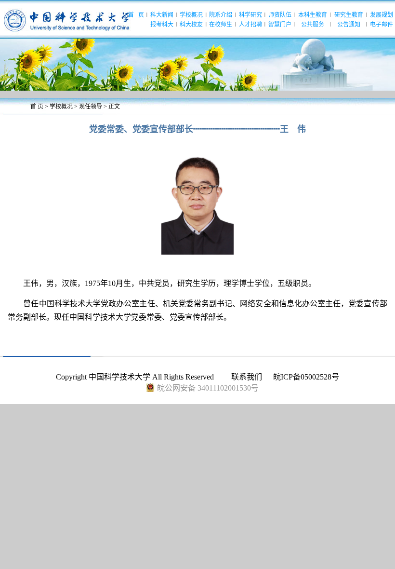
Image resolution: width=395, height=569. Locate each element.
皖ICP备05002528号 (306, 377)
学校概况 (61, 106)
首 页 (36, 106)
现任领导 (90, 106)
